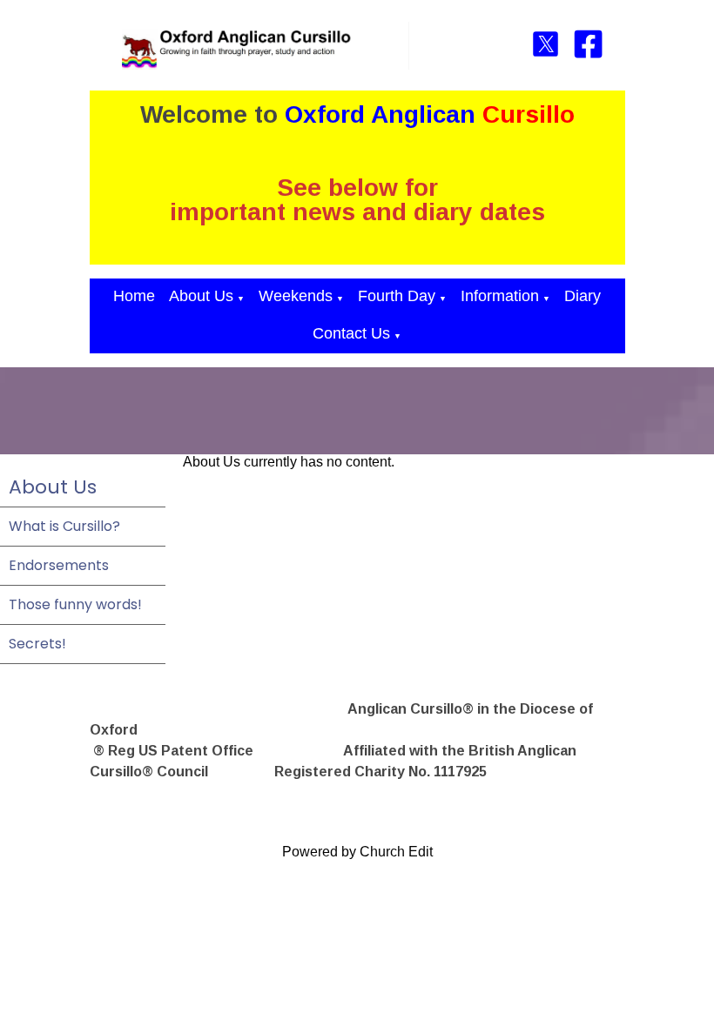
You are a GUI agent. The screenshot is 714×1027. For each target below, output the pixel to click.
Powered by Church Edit (357, 851)
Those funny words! (75, 604)
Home (134, 296)
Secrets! (37, 644)
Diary (582, 296)
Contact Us (351, 333)
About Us (201, 296)
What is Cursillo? (64, 526)
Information (500, 296)
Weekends (296, 296)
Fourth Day (396, 296)
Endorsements (59, 565)
